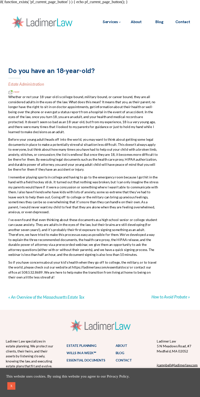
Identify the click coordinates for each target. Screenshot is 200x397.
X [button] (11, 386)
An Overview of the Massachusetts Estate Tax (47, 297)
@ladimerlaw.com (184, 365)
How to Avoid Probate (169, 296)
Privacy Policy (118, 376)
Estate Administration (26, 84)
